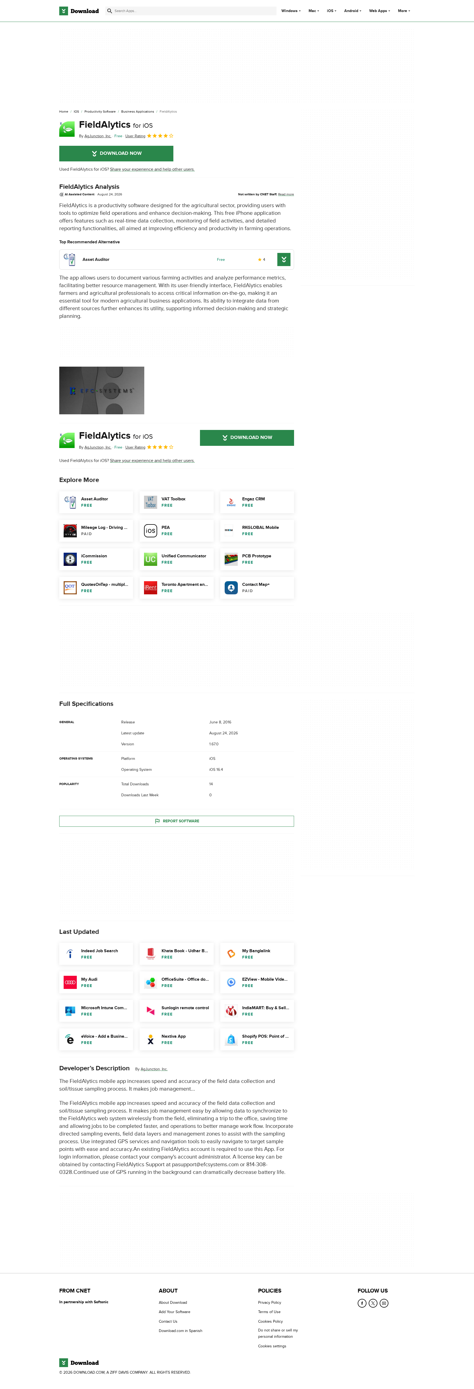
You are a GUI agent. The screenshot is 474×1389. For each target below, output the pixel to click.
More (402, 10)
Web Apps (378, 11)
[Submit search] (109, 11)
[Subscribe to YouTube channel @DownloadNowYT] (384, 1303)
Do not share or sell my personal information (278, 1333)
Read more (286, 194)
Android (351, 11)
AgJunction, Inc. (154, 1069)
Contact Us (168, 1321)
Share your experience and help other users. (152, 169)
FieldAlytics (116, 125)
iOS (330, 11)
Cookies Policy (270, 1321)
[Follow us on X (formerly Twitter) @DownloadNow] (373, 1303)
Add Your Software (174, 1312)
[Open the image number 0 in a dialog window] (101, 390)
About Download (173, 1302)
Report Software (181, 821)
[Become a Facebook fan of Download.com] (362, 1303)
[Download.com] (79, 11)
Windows (289, 11)
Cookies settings (272, 1346)
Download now (121, 153)
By (95, 136)
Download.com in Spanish (180, 1331)
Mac (312, 11)
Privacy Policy (269, 1302)
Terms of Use (269, 1312)
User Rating (135, 136)
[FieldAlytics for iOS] (67, 129)
